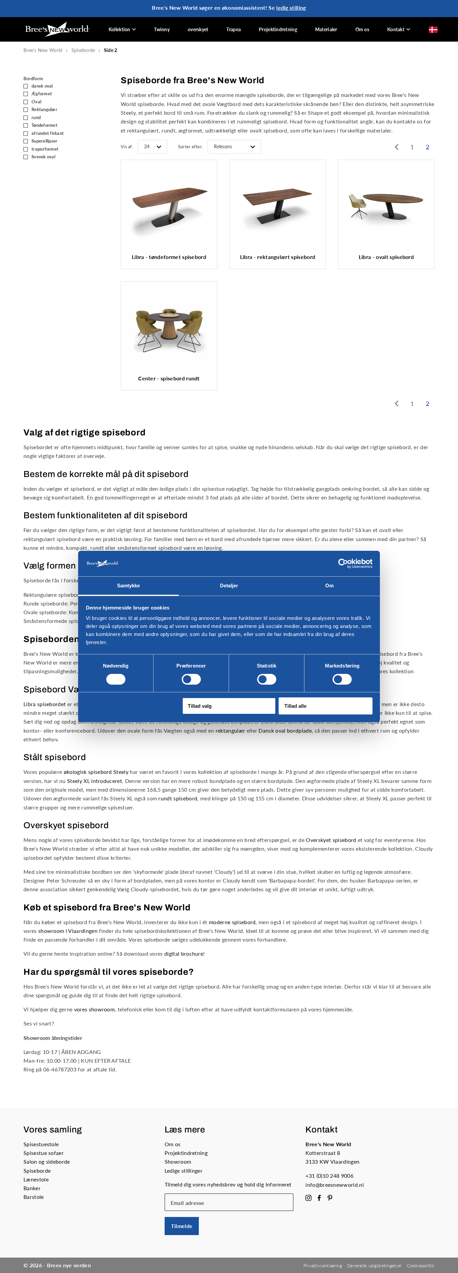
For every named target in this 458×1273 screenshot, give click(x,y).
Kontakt (395, 29)
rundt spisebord (177, 798)
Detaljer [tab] (229, 585)
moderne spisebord (232, 922)
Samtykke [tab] (128, 585)
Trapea (233, 29)
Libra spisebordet (44, 704)
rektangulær (230, 730)
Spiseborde (83, 50)
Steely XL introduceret (94, 781)
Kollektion (119, 29)
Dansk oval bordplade (285, 730)
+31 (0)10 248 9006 (329, 1175)
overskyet (198, 29)
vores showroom (94, 1009)
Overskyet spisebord (331, 840)
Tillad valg (200, 706)
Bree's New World (42, 50)
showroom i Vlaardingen (68, 930)
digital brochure (183, 953)
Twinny (162, 29)
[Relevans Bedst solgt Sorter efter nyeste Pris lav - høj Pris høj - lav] (234, 147)
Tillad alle (295, 706)
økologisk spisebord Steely (96, 771)
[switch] (191, 679)
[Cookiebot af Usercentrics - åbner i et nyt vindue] (343, 564)
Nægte (99, 706)
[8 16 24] (152, 147)
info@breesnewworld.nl (334, 1184)
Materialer (326, 29)
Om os (362, 29)
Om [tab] (329, 585)
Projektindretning (278, 29)
